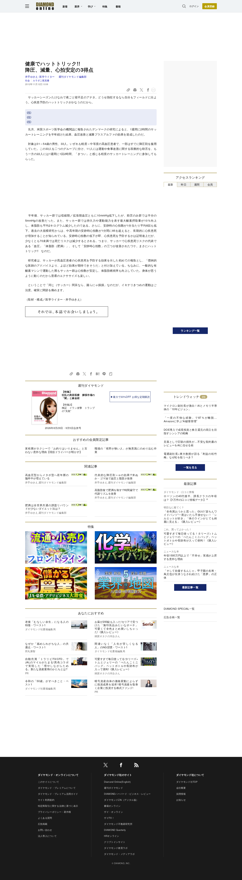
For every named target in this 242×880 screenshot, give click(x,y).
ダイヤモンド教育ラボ (116, 848)
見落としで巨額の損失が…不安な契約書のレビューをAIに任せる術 (190, 443)
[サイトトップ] (45, 6)
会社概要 (181, 787)
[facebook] (121, 766)
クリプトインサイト (114, 842)
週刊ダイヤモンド (113, 787)
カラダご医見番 (41, 80)
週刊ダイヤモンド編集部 (73, 76)
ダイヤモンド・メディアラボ (119, 854)
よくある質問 (45, 818)
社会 (27, 80)
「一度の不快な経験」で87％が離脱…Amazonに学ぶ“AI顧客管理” (190, 419)
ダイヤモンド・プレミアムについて (57, 787)
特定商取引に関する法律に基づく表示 (58, 805)
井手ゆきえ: (40, 76)
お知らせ (181, 799)
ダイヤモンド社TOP (187, 781)
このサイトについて (48, 781)
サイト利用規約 (46, 799)
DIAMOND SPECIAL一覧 (179, 608)
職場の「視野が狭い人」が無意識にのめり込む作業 (126, 450)
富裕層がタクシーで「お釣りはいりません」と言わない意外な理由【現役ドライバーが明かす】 (56, 450)
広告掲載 (42, 824)
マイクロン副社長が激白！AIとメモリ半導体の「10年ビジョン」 (190, 407)
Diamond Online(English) (117, 781)
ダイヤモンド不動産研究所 (118, 824)
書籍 (118, 6)
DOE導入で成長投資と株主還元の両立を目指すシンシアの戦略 (190, 431)
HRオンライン (111, 836)
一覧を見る (190, 467)
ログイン (194, 6)
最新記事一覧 (190, 587)
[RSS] (136, 766)
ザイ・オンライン (113, 811)
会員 (210, 184)
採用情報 (181, 793)
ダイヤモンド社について (190, 775)
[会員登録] (209, 6)
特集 (105, 6)
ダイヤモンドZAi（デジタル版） (121, 799)
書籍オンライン (112, 805)
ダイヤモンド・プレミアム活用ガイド (58, 793)
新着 (65, 6)
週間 (197, 184)
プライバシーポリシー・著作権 (54, 811)
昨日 (183, 184)
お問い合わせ (45, 830)
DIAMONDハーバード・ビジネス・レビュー (127, 793)
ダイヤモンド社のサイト (118, 775)
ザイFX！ (109, 818)
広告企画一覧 (172, 617)
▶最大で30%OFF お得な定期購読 (130, 397)
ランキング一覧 (190, 331)
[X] (105, 766)
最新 (170, 184)
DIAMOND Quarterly (115, 830)
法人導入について (47, 836)
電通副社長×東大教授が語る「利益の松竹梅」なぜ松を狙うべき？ (190, 455)
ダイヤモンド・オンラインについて (58, 775)
